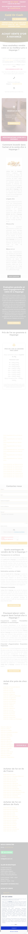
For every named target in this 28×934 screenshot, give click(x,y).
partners (10, 901)
